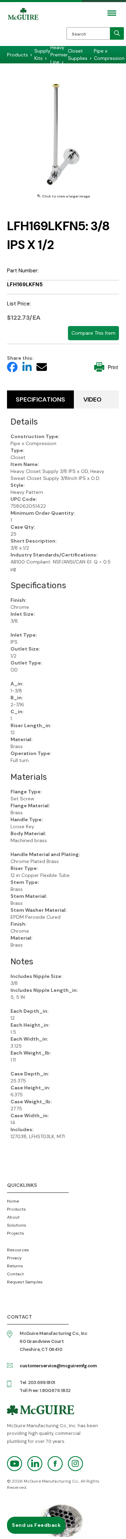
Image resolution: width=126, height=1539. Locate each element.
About (13, 1217)
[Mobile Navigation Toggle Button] (112, 13)
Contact (15, 1274)
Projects (15, 1233)
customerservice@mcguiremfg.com (58, 1366)
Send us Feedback (36, 1525)
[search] (117, 33)
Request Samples (25, 1282)
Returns (15, 1266)
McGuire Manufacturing (23, 28)
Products (16, 1209)
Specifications (40, 399)
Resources (18, 1250)
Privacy (14, 1258)
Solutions (16, 1225)
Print (113, 367)
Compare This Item (93, 333)
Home (13, 1201)
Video (92, 399)
